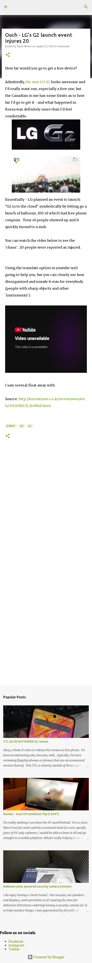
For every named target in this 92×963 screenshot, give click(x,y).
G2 (21, 426)
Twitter (14, 949)
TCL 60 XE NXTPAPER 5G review (25, 741)
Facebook (16, 941)
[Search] (86, 7)
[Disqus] (46, 506)
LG (29, 426)
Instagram (16, 945)
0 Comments (62, 46)
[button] (7, 55)
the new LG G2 (37, 82)
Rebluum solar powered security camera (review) (37, 886)
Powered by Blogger (48, 957)
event (11, 426)
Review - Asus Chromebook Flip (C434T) (31, 814)
